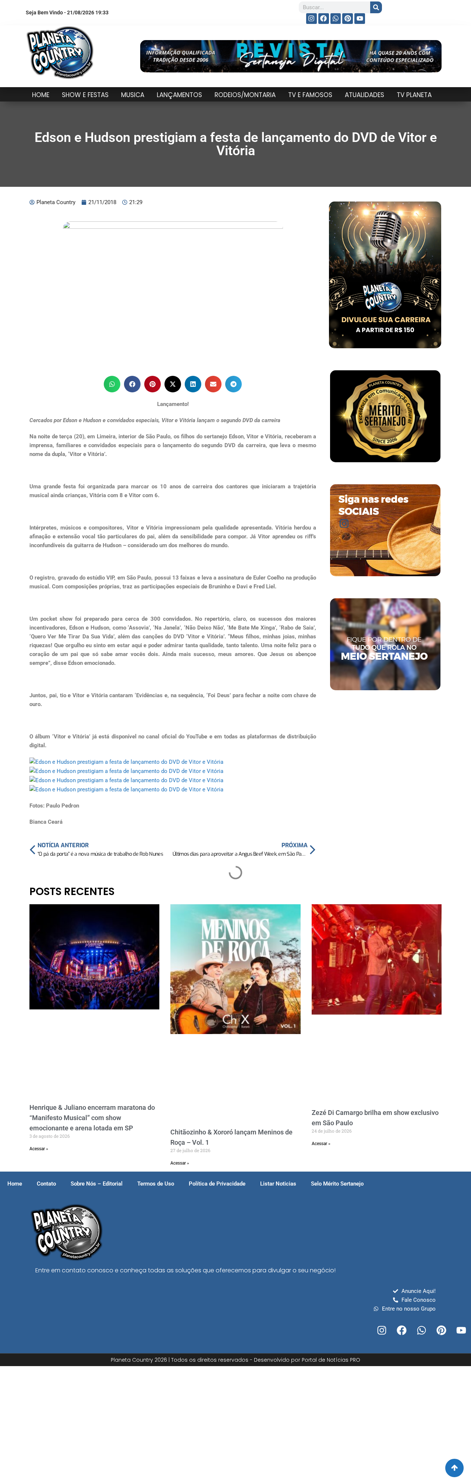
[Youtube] (359, 18)
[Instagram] (311, 18)
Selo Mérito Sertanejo (337, 1183)
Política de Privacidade (217, 1183)
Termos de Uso (155, 1183)
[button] (112, 384)
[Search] (376, 7)
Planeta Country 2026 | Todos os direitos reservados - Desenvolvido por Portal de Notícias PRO (235, 1360)
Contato (46, 1183)
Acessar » (38, 1148)
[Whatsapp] (335, 18)
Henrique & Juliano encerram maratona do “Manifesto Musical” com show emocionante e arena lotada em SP (92, 1118)
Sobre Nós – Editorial (97, 1183)
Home (14, 1183)
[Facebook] (323, 18)
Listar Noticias (278, 1183)
